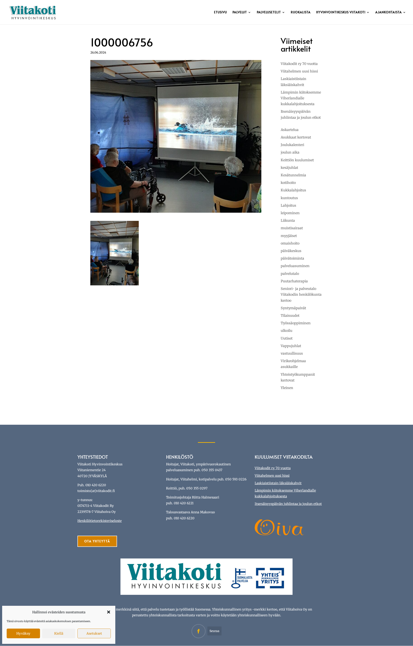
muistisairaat (292, 228)
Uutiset (287, 338)
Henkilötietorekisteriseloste (99, 521)
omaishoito (290, 243)
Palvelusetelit (269, 12)
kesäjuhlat (289, 167)
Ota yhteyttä (97, 541)
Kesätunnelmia (293, 175)
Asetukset (94, 633)
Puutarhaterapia (294, 281)
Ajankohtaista (388, 12)
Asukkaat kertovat (296, 137)
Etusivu (220, 12)
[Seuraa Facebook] (198, 631)
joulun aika (290, 152)
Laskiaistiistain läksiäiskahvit (278, 483)
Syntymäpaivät (293, 308)
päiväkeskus (291, 251)
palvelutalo (290, 273)
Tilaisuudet (290, 315)
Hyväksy (23, 633)
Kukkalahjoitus (293, 190)
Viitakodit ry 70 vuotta (299, 64)
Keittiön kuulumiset (297, 160)
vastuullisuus (292, 353)
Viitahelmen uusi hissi (299, 71)
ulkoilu (286, 330)
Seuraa (214, 631)
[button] (108, 612)
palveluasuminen (295, 266)
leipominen (290, 213)
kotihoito (288, 182)
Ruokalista (301, 12)
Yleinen (287, 388)
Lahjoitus (288, 205)
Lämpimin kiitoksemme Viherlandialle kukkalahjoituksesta (301, 98)
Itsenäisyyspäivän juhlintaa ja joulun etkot (288, 504)
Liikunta (288, 220)
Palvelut (240, 12)
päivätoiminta (292, 258)
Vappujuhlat (291, 346)
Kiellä (58, 633)
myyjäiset (289, 236)
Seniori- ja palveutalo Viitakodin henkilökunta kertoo (301, 294)
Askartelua (290, 130)
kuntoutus (289, 198)
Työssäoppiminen (296, 323)
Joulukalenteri (292, 145)
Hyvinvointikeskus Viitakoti (340, 12)
